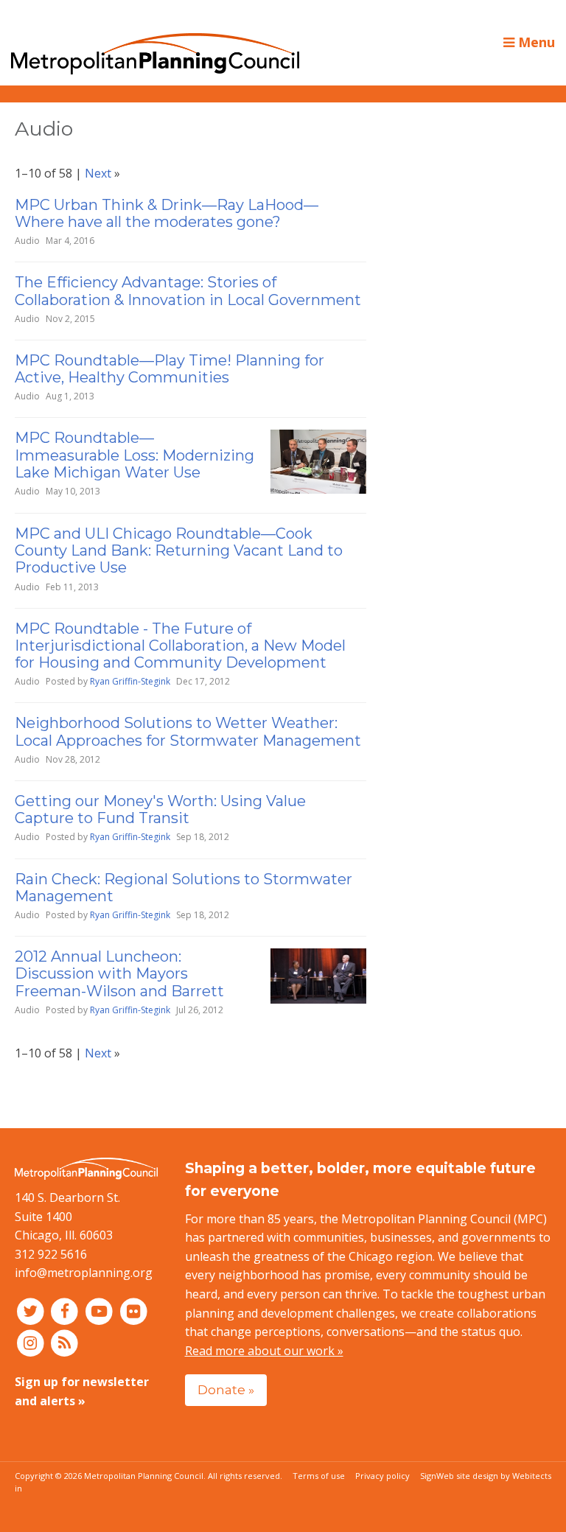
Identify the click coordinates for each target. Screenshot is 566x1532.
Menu (534, 42)
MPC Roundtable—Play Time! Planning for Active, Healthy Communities (169, 368)
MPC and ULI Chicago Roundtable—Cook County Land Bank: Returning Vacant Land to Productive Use (179, 550)
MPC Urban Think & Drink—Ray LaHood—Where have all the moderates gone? (166, 213)
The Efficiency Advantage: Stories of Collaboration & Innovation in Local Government (188, 290)
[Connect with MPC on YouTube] (100, 1311)
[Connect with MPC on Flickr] (134, 1311)
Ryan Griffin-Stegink (130, 681)
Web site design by (493, 1475)
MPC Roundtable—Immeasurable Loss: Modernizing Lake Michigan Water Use (134, 454)
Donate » (226, 1389)
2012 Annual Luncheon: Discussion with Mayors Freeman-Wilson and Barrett (119, 973)
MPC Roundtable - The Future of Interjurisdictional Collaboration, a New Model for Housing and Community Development (180, 645)
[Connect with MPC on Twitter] (32, 1311)
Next (98, 173)
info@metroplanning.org (84, 1273)
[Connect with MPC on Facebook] (66, 1311)
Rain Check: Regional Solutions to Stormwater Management (183, 887)
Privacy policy (382, 1475)
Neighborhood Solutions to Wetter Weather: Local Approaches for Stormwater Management (188, 731)
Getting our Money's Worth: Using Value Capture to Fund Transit (160, 809)
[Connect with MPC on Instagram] (32, 1343)
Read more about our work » (264, 1351)
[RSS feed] (65, 1343)
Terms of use (319, 1475)
